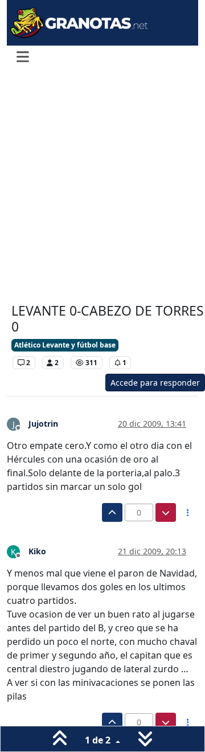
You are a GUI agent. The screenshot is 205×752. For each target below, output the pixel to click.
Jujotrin (43, 423)
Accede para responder (155, 382)
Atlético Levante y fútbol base (65, 345)
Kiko (37, 551)
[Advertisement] (102, 186)
